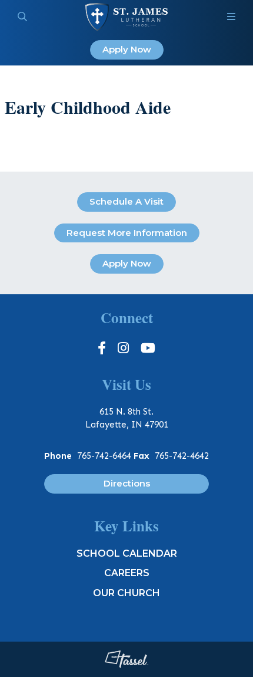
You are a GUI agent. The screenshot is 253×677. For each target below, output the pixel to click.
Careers (126, 573)
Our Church (126, 593)
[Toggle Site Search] (22, 17)
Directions (127, 483)
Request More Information (126, 232)
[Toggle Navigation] (231, 17)
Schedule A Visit (126, 201)
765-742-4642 (182, 456)
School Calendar (126, 553)
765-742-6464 (104, 456)
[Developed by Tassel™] (127, 659)
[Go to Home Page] (126, 17)
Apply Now (126, 49)
